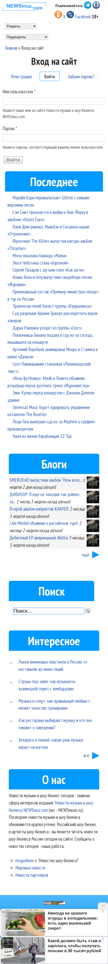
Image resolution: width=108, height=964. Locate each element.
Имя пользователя (19, 91)
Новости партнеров (31, 875)
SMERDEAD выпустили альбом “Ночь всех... (46, 480)
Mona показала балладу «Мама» (40, 255)
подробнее (24, 860)
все (86, 755)
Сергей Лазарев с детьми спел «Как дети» (48, 270)
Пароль (10, 128)
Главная (11, 48)
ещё (85, 554)
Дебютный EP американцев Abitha (39, 537)
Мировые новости (30, 867)
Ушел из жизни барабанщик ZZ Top (42, 436)
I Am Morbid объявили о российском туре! (44, 523)
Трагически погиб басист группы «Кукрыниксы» (52, 306)
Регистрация (21, 76)
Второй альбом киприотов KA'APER (39, 509)
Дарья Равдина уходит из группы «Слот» (47, 328)
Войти (51, 76)
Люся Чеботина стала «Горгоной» (40, 263)
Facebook (83, 16)
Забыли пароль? (81, 76)
